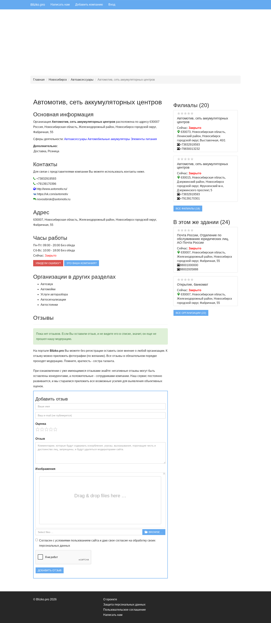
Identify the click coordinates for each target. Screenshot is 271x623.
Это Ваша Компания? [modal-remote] (81, 263)
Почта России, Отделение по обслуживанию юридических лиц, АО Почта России (203, 238)
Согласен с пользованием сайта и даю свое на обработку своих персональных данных (97, 543)
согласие (122, 540)
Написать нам (60, 4)
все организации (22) (191, 312)
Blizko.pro (37, 4)
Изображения (45, 468)
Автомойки (48, 289)
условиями (62, 540)
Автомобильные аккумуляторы (109, 139)
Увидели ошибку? (48, 263)
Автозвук (47, 284)
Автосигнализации (53, 299)
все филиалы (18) (188, 208)
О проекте (110, 599)
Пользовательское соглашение (124, 609)
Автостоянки (49, 304)
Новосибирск (58, 79)
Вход (111, 4)
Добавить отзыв (49, 570)
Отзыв (40, 438)
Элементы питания (144, 139)
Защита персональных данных (124, 604)
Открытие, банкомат (192, 284)
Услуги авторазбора (54, 294)
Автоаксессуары (82, 79)
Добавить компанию (89, 4)
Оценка (40, 423)
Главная (39, 79)
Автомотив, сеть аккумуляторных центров (202, 120)
